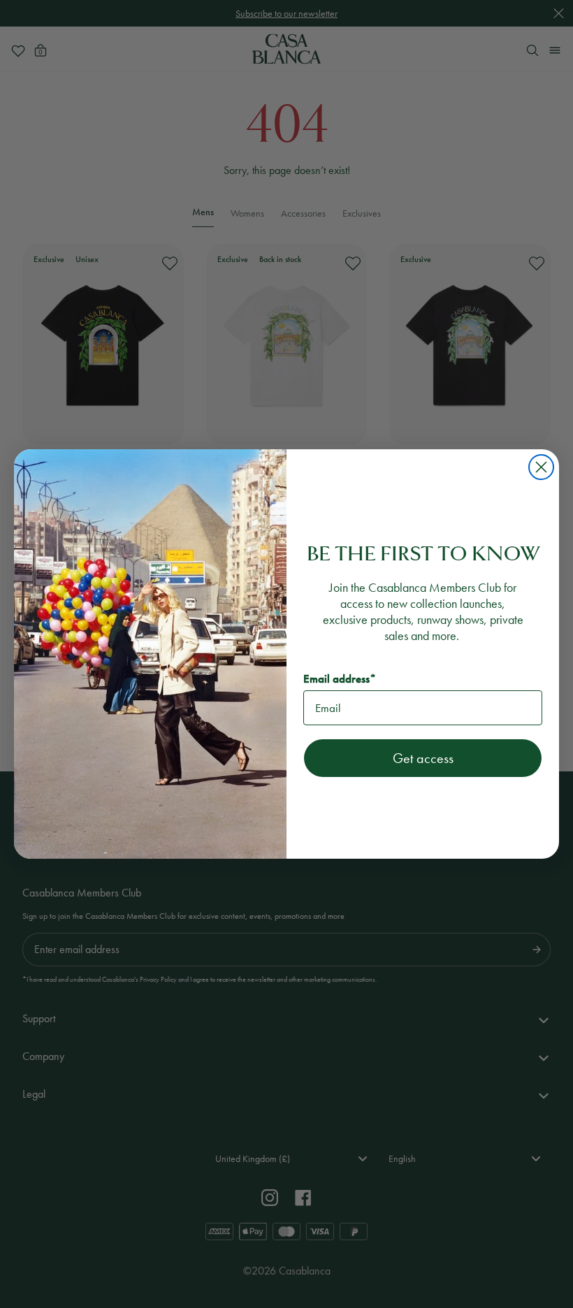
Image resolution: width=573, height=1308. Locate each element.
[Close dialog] (541, 467)
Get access (423, 758)
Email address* (339, 678)
